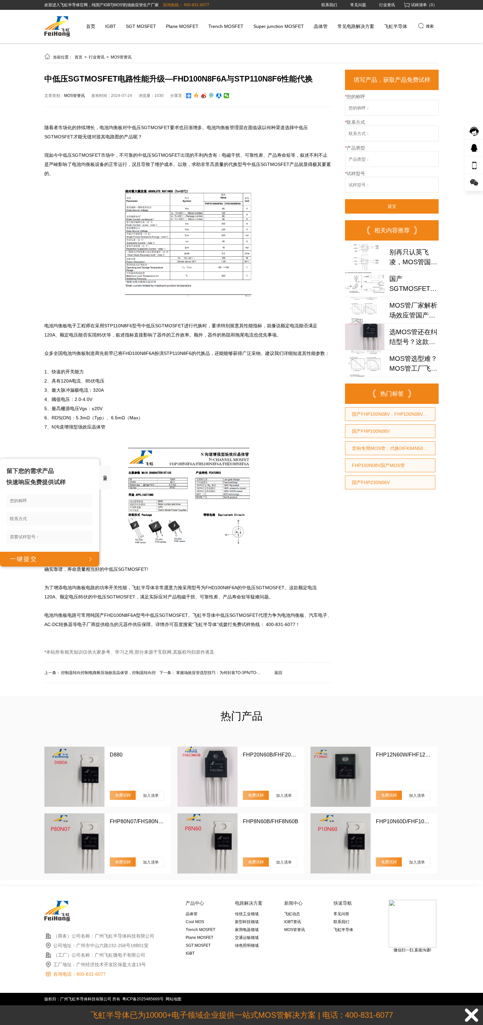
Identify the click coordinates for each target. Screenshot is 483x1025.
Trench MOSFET (225, 26)
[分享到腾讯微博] (211, 95)
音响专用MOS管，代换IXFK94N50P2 (390, 448)
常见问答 (341, 914)
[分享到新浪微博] (204, 95)
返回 (278, 672)
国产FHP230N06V (371, 482)
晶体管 (321, 26)
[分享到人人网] (219, 95)
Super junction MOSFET (278, 26)
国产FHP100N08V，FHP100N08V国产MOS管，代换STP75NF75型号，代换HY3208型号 (393, 414)
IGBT (110, 26)
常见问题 (358, 5)
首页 (90, 26)
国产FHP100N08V (371, 431)
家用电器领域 (247, 929)
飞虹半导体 (395, 26)
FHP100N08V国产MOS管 (378, 465)
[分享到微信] (226, 95)
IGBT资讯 (292, 922)
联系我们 (329, 5)
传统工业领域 (247, 914)
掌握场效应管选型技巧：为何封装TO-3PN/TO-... (218, 672)
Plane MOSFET (182, 26)
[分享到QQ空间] (196, 95)
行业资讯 (387, 5)
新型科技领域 (247, 922)
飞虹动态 (292, 914)
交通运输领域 (247, 937)
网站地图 (173, 999)
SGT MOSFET (141, 26)
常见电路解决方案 (355, 26)
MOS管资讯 (121, 57)
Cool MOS (195, 922)
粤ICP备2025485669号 (143, 999)
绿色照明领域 (247, 945)
